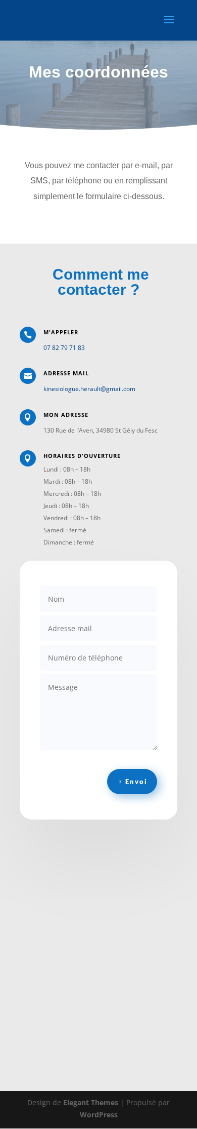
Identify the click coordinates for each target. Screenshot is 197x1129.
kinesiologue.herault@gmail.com (89, 388)
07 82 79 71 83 (64, 347)
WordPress (99, 1114)
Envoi (136, 781)
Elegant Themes (90, 1102)
